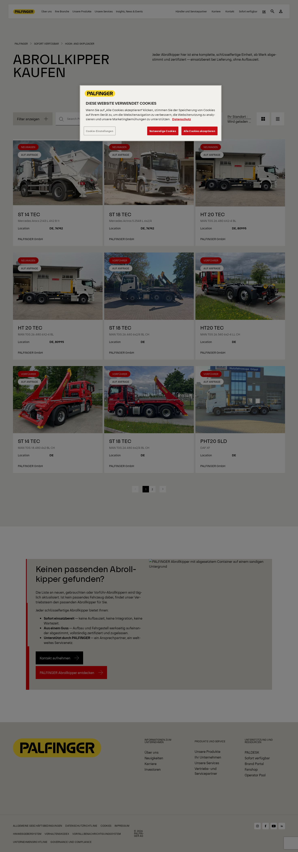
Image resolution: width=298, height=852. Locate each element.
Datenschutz (181, 119)
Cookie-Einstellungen (99, 131)
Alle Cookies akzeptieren (199, 131)
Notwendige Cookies (162, 131)
